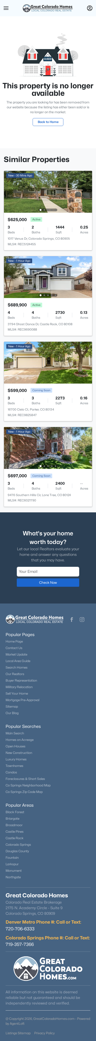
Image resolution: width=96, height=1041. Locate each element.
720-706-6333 (20, 929)
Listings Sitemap (18, 1033)
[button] (6, 8)
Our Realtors (15, 674)
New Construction (19, 753)
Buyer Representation (21, 680)
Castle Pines (15, 831)
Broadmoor (14, 825)
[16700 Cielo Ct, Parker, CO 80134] (48, 362)
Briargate (12, 818)
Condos (11, 772)
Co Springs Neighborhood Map (28, 785)
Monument (14, 870)
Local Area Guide (18, 661)
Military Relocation (19, 687)
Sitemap (12, 706)
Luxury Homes (16, 759)
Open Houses (15, 746)
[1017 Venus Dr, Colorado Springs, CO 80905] (48, 191)
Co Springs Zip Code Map (24, 792)
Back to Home (48, 122)
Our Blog (12, 713)
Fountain (12, 857)
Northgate (13, 877)
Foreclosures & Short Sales (25, 779)
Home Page (14, 641)
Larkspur (12, 864)
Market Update (16, 654)
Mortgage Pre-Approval (22, 700)
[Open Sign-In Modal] (89, 8)
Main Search (15, 733)
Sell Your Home (17, 693)
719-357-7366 (20, 944)
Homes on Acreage (20, 740)
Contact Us (14, 648)
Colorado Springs (18, 844)
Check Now (48, 582)
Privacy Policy (44, 1033)
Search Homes (16, 667)
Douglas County (17, 851)
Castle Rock (15, 838)
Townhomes (14, 766)
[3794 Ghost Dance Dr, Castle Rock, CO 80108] (48, 277)
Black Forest (15, 812)
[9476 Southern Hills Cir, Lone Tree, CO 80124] (48, 447)
